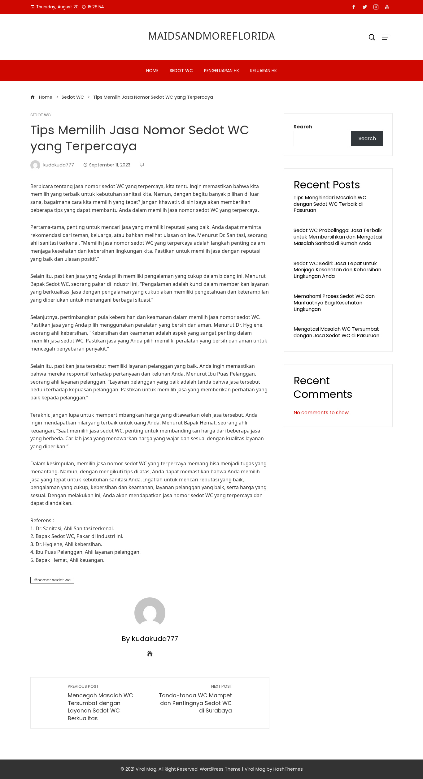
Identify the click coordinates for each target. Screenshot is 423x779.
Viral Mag (255, 769)
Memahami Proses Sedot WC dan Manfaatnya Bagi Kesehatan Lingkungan (334, 303)
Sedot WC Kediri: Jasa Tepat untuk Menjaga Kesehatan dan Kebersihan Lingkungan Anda (337, 270)
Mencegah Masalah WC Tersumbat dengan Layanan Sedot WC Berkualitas (100, 703)
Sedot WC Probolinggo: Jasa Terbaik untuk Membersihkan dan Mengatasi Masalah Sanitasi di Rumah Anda (338, 237)
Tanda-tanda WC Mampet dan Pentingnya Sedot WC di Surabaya (195, 699)
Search (303, 126)
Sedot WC (181, 70)
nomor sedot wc (54, 580)
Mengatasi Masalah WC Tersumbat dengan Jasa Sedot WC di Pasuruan (336, 332)
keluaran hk (263, 70)
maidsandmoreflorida (211, 35)
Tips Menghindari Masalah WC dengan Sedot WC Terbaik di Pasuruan (330, 204)
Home (152, 70)
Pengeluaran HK (221, 70)
